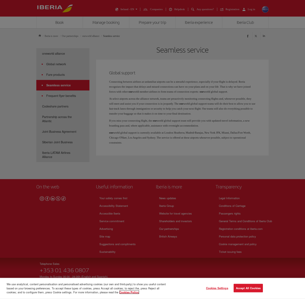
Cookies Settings (217, 288)
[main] (152, 288)
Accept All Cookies (248, 288)
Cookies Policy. (129, 292)
